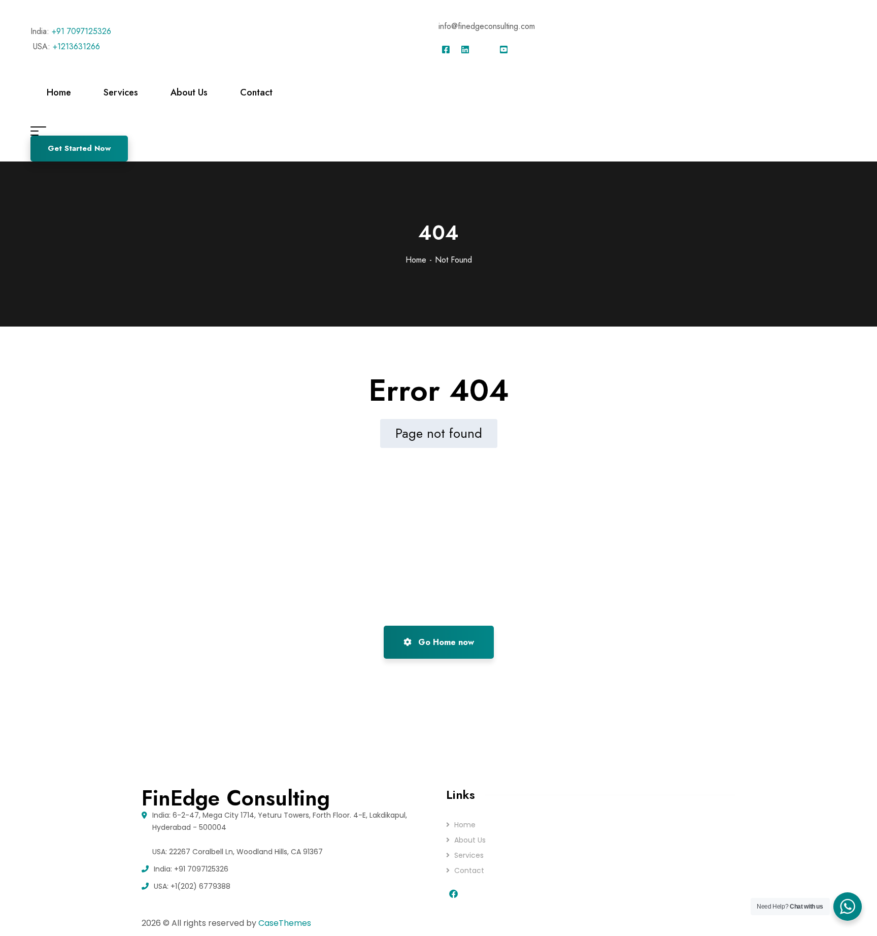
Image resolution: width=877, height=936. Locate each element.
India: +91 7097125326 (191, 869)
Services (469, 855)
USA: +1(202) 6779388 (192, 886)
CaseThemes (284, 923)
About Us (470, 840)
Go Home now (445, 642)
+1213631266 (76, 46)
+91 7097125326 (81, 31)
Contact (469, 870)
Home (416, 260)
